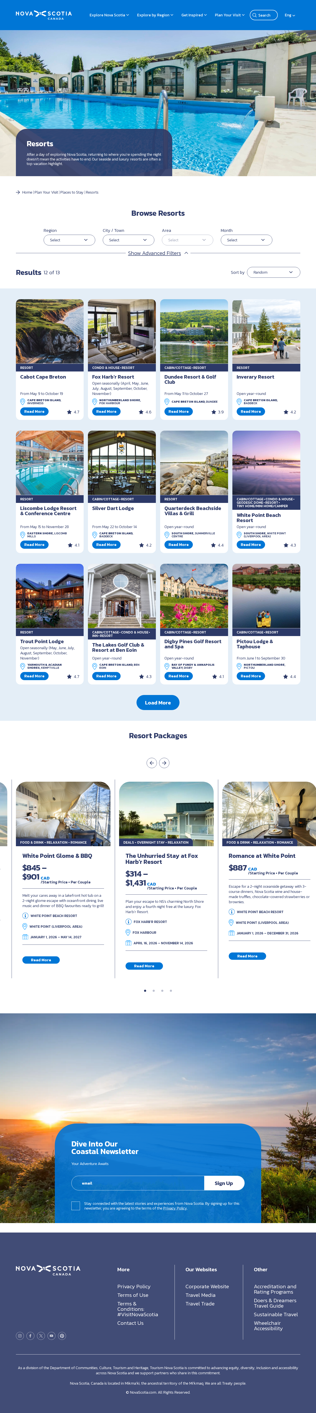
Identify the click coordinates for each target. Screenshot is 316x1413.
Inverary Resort (255, 377)
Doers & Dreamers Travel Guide (275, 1303)
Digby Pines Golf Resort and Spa (192, 644)
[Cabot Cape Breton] (50, 331)
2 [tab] (153, 990)
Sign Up (224, 1183)
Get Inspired (192, 15)
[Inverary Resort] (266, 331)
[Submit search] (254, 15)
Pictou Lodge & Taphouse (255, 644)
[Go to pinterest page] (62, 1336)
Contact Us (130, 1323)
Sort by (238, 272)
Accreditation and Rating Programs (275, 1289)
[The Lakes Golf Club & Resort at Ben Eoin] (122, 596)
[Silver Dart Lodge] (122, 463)
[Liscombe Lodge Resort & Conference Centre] (50, 463)
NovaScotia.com (143, 1392)
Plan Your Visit (228, 15)
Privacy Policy (175, 1208)
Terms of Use (132, 1295)
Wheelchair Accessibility (268, 1325)
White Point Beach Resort (259, 517)
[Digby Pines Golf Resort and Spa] (194, 596)
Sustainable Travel (276, 1314)
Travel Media (201, 1295)
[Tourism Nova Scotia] (44, 13)
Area (166, 230)
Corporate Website (207, 1286)
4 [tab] (170, 990)
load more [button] (158, 702)
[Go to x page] (41, 1336)
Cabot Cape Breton (43, 377)
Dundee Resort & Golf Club (190, 379)
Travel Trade (200, 1303)
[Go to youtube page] (51, 1336)
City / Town (113, 230)
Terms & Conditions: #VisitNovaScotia (137, 1308)
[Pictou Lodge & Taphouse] (266, 596)
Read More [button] (34, 411)
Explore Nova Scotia (107, 15)
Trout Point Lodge (42, 641)
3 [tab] (162, 990)
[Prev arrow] (152, 763)
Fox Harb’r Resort (113, 377)
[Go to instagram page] (20, 1336)
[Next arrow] (164, 763)
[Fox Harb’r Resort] (122, 331)
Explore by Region (153, 15)
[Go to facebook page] (30, 1336)
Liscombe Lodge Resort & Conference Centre (48, 510)
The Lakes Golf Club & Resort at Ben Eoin (118, 647)
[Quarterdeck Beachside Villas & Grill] (194, 463)
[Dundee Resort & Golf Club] (194, 331)
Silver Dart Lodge (113, 508)
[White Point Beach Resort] (266, 463)
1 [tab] (145, 990)
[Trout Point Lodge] (50, 596)
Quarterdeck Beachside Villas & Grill (192, 510)
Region (50, 230)
